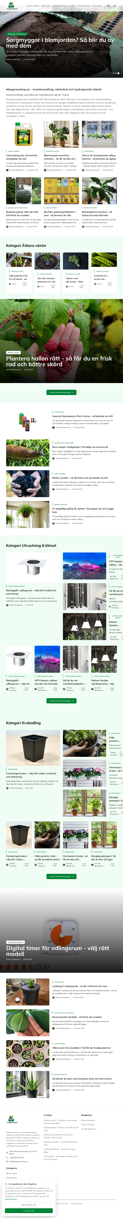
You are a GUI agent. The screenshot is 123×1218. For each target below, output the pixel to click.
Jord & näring (96, 6)
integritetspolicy (11, 1199)
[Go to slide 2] (116, 73)
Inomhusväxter (52, 151)
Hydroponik (89, 151)
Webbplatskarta (77, 1203)
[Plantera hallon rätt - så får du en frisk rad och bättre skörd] (61, 341)
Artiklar (48, 1115)
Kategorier (11, 1168)
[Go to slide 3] (118, 73)
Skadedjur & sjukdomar (17, 34)
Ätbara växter (46, 6)
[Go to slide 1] (113, 73)
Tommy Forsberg (87, 1125)
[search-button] (108, 5)
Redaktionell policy (61, 1203)
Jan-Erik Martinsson (13, 370)
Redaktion (86, 1115)
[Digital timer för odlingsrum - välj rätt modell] (61, 931)
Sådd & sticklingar (83, 6)
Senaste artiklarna (32, 6)
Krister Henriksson (13, 59)
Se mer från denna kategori (60, 392)
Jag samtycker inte (29, 1205)
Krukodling (71, 6)
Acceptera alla (29, 1211)
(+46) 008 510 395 (16, 1158)
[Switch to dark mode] (115, 6)
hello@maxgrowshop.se (18, 1161)
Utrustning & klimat (59, 6)
